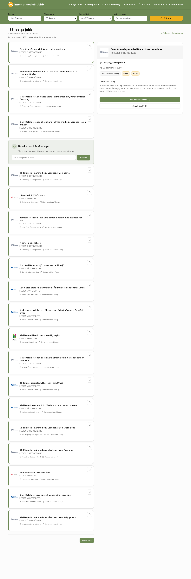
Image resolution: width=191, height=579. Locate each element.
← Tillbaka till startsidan (172, 33)
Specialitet (84, 14)
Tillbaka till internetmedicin (168, 4)
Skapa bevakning (111, 4)
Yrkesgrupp (49, 14)
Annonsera (129, 4)
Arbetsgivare (92, 4)
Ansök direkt (138, 106)
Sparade (146, 4)
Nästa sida (87, 540)
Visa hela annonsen (138, 99)
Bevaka (83, 157)
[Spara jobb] (89, 46)
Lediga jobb (75, 4)
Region (11, 14)
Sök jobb (168, 18)
